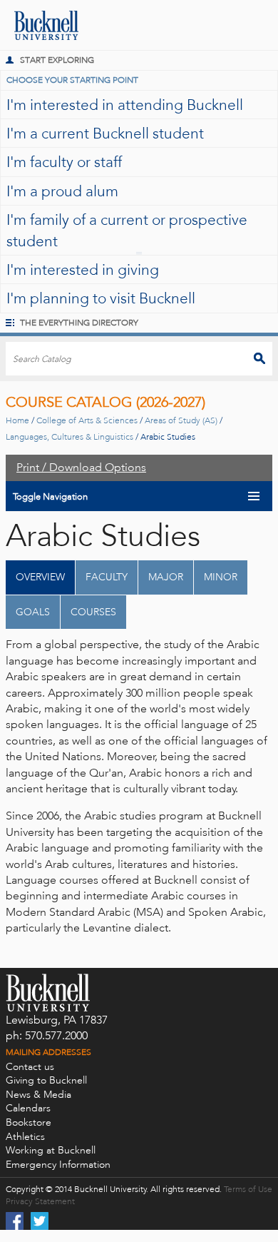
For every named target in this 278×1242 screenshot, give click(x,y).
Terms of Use (248, 1189)
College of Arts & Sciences (87, 420)
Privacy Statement (40, 1201)
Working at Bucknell (51, 1150)
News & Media (38, 1095)
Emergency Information (58, 1164)
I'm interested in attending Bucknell (124, 104)
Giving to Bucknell (46, 1080)
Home (17, 420)
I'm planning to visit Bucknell (100, 298)
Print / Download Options (81, 467)
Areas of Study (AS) (181, 420)
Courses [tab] (93, 612)
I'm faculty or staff (64, 162)
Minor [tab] (220, 577)
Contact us (30, 1067)
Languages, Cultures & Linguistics (69, 437)
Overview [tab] (40, 577)
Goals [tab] (33, 612)
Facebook (15, 1221)
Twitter (39, 1221)
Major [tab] (165, 577)
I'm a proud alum (62, 191)
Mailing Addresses (48, 1052)
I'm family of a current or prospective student (126, 230)
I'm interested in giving (82, 269)
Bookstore (28, 1122)
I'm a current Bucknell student (105, 133)
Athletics (25, 1137)
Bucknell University (39, 25)
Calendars (28, 1108)
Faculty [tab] (107, 577)
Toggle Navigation (50, 496)
